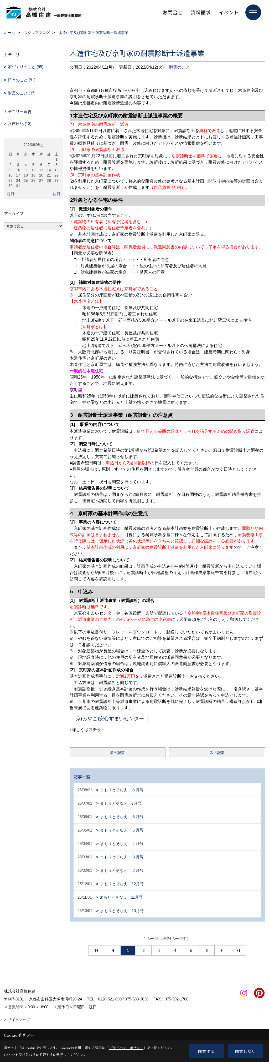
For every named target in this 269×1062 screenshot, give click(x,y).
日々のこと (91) (21, 80)
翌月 (56, 194)
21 (49, 175)
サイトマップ (19, 1020)
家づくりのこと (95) (25, 66)
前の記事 (117, 753)
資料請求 (201, 12)
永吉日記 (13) (20, 123)
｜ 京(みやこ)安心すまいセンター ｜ (111, 718)
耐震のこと (179, 67)
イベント (229, 12)
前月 (10, 194)
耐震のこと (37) (21, 93)
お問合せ (173, 12)
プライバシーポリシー (126, 1047)
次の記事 (217, 753)
